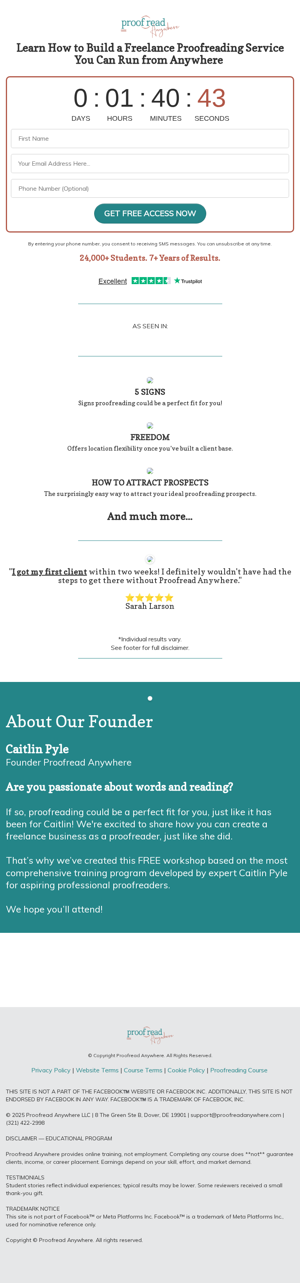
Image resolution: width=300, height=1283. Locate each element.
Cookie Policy (186, 1070)
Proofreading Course (239, 1070)
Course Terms (143, 1070)
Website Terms (98, 1070)
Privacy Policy (51, 1070)
